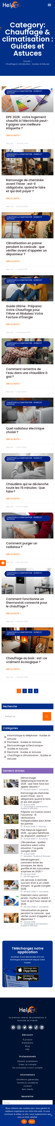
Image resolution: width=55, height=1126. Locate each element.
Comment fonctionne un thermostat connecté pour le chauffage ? (26, 602)
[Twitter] (24, 1027)
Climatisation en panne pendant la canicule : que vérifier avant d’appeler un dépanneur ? (26, 248)
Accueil (26, 61)
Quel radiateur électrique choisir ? (25, 430)
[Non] (51, 1115)
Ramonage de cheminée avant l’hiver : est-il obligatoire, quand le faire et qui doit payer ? (25, 185)
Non (32, 1121)
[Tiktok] (36, 1027)
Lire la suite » (13, 135)
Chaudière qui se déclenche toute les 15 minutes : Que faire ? (27, 488)
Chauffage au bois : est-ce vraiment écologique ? (26, 660)
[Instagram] (18, 1027)
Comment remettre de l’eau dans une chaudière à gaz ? (26, 373)
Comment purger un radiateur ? (21, 545)
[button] (49, 5)
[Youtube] (30, 1027)
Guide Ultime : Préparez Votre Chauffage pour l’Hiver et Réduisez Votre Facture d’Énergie (24, 311)
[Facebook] (13, 1027)
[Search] (46, 716)
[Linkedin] (41, 1027)
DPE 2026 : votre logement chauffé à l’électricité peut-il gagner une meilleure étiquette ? (27, 122)
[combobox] (23, 716)
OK (24, 1121)
